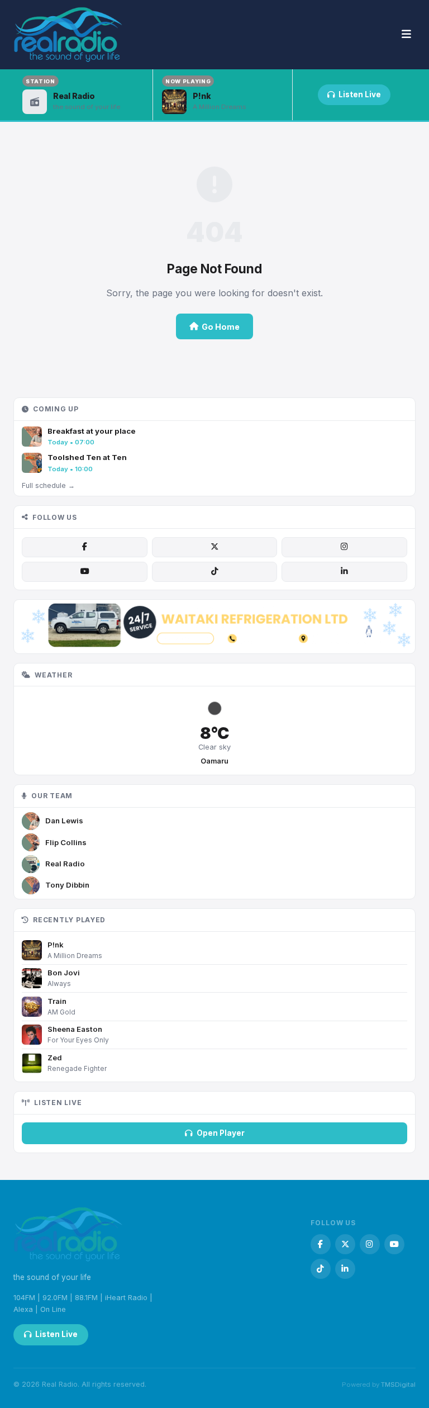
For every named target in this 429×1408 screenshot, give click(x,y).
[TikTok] (214, 572)
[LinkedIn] (344, 572)
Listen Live (360, 94)
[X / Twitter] (214, 547)
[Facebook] (84, 547)
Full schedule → (48, 485)
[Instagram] (344, 547)
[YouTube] (84, 572)
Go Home (221, 326)
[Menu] (406, 34)
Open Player (221, 1133)
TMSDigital (398, 1384)
